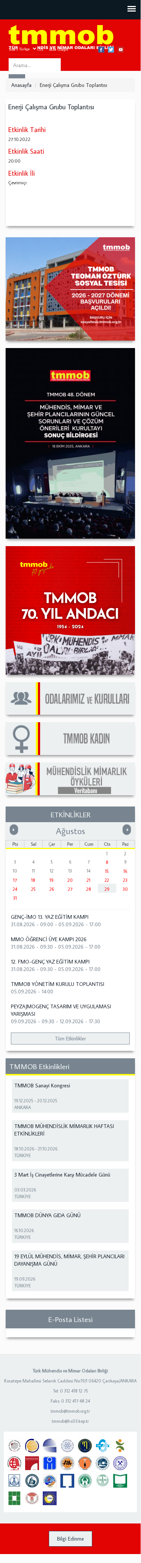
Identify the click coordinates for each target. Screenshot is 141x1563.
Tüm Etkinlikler (70, 1038)
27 (70, 889)
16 (125, 871)
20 (70, 880)
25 (33, 889)
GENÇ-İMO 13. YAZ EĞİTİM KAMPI (49, 917)
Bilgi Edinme (70, 1538)
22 (107, 880)
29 (107, 889)
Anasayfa (21, 85)
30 (125, 889)
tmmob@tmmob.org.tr (70, 1411)
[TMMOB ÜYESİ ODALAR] (70, 698)
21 (88, 880)
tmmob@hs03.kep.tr (70, 1421)
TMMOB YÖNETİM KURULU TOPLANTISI (57, 984)
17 (15, 880)
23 (125, 880)
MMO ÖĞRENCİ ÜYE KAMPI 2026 (49, 939)
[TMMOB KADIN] (70, 738)
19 (52, 880)
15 (107, 871)
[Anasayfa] (61, 37)
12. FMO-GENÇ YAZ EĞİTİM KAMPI (50, 961)
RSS (39, 49)
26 (52, 889)
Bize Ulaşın (58, 49)
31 (15, 898)
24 (15, 889)
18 (33, 880)
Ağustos (70, 830)
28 (88, 889)
